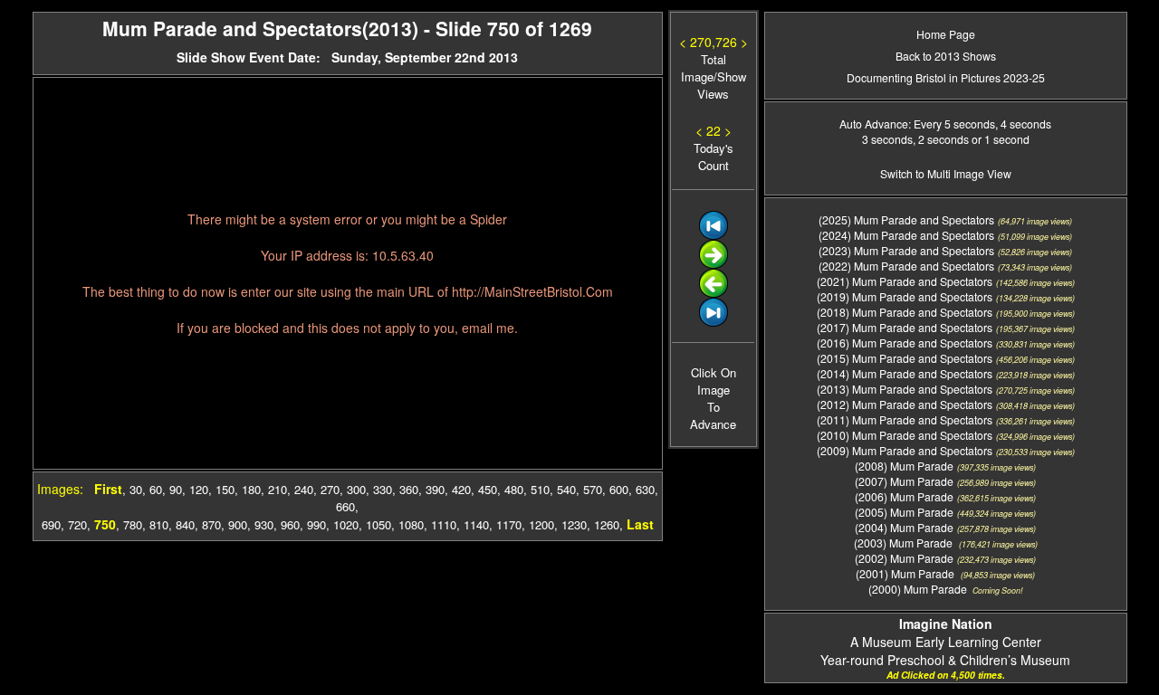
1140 (476, 524)
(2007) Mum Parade (904, 481)
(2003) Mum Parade (904, 542)
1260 (606, 524)
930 (263, 524)
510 (540, 489)
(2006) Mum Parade (904, 496)
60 (155, 489)
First (108, 489)
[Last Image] (713, 321)
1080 (411, 524)
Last (640, 524)
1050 (378, 524)
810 (158, 524)
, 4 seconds (1023, 123)
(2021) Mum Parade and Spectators (904, 281)
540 (566, 489)
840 (185, 524)
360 (408, 489)
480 (513, 489)
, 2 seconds (941, 139)
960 (290, 524)
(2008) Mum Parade (904, 465)
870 (211, 524)
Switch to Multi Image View (945, 173)
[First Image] (713, 234)
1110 (443, 524)
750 (105, 524)
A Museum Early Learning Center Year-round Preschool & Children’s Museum (945, 641)
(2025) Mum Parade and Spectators (906, 219)
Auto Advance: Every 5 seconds (917, 123)
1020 (346, 524)
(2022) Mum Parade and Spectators (906, 265)
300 (356, 489)
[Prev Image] (713, 292)
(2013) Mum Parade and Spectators (904, 388)
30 (135, 489)
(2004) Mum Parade (904, 527)
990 (316, 524)
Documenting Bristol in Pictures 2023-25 (946, 77)
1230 (574, 524)
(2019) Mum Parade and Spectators (904, 296)
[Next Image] (713, 263)
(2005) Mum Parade (904, 511)
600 (618, 489)
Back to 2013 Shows (946, 55)
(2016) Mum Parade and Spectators (904, 342)
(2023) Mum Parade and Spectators (906, 250)
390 (435, 489)
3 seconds (887, 139)
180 (251, 489)
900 (237, 524)
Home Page (945, 34)
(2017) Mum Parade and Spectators (904, 327)
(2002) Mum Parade (904, 558)
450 (487, 489)
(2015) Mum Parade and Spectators (904, 358)
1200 (541, 524)
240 (303, 489)
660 (345, 506)
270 (330, 489)
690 (51, 524)
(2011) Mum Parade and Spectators (904, 419)
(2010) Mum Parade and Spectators (904, 435)
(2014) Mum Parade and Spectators (904, 373)
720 (77, 524)
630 (645, 489)
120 (198, 489)
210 (277, 489)
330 (382, 489)
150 (225, 489)
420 (461, 489)
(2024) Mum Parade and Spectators (906, 235)
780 (132, 524)
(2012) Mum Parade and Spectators (904, 404)
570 (592, 489)
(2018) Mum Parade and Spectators (904, 311)
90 (175, 489)
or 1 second (999, 139)
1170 (509, 524)
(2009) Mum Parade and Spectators (904, 450)
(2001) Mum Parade (906, 573)
